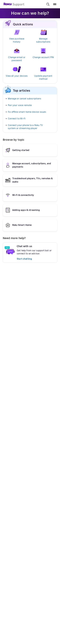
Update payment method (43, 77)
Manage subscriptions (43, 40)
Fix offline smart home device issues (27, 112)
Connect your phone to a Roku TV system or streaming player (25, 126)
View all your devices (17, 76)
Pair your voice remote (20, 105)
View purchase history (16, 40)
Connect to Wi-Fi (17, 119)
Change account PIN (43, 57)
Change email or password (16, 59)
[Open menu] (54, 4)
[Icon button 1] (48, 4)
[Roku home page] (8, 5)
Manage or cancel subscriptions (24, 99)
